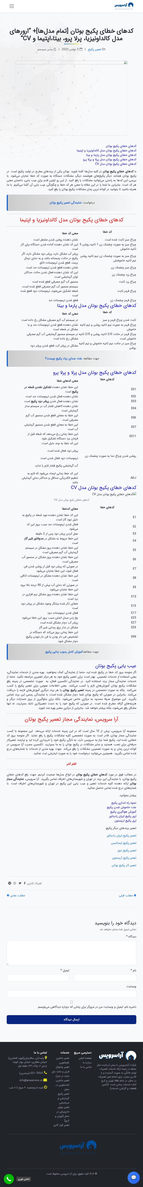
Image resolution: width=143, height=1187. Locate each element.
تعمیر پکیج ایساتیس (123, 843)
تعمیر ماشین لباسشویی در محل (62, 1084)
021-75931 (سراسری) (31, 1073)
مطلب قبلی (126, 895)
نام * (133, 970)
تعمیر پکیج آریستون (124, 858)
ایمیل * (65, 970)
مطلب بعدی (17, 895)
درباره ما (87, 1063)
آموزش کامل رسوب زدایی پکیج (64, 651)
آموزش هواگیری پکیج (123, 811)
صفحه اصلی (85, 1058)
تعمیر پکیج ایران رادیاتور (121, 835)
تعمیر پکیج (94, 49)
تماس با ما (86, 1067)
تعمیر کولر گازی (61, 1125)
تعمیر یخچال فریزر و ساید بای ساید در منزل (60, 1071)
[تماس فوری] (9, 1179)
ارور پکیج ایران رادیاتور (122, 816)
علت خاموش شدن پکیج (121, 807)
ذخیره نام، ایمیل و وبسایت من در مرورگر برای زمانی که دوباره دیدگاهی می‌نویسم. (86, 1007)
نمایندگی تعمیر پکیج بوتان (66, 202)
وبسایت (131, 986)
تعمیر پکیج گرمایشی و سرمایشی (63, 1098)
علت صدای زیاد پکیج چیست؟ (63, 358)
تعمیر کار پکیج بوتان (124, 865)
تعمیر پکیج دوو (127, 850)
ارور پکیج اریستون (125, 820)
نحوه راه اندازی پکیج (123, 803)
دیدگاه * (131, 936)
